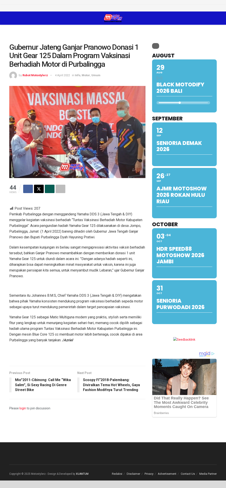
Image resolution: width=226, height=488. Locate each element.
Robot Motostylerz (35, 75)
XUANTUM (82, 473)
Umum (95, 75)
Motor (86, 75)
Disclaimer (133, 473)
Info (77, 75)
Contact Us (188, 473)
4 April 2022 (62, 75)
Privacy (149, 473)
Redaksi (117, 473)
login (22, 408)
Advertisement (167, 473)
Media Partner (208, 473)
